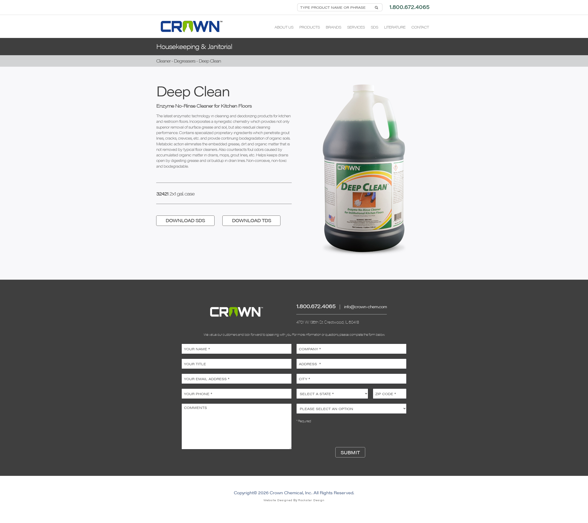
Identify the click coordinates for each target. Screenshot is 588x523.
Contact (420, 27)
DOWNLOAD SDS (185, 220)
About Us (283, 27)
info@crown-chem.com (365, 306)
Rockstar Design (311, 500)
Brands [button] (333, 27)
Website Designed (277, 500)
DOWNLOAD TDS (251, 220)
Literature (394, 27)
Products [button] (309, 27)
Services (356, 27)
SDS (374, 27)
